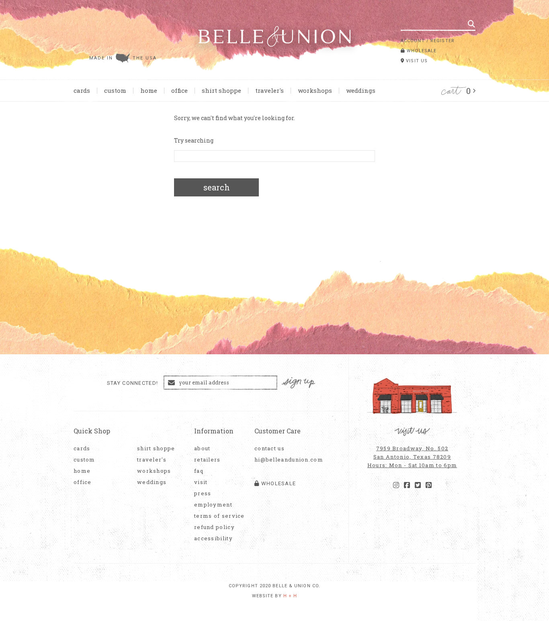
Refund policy (214, 527)
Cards (82, 90)
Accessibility (213, 538)
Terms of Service (219, 516)
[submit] (471, 23)
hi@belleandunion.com (284, 459)
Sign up (298, 383)
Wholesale (420, 50)
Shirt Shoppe (221, 90)
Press (202, 493)
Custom (115, 90)
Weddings (360, 90)
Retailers (207, 459)
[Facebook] (407, 485)
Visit (201, 482)
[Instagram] (396, 485)
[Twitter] (418, 485)
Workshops (315, 90)
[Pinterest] (429, 485)
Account (413, 40)
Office (179, 90)
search (216, 187)
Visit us (416, 60)
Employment (213, 504)
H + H (290, 596)
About (202, 448)
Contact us (269, 448)
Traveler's (269, 90)
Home (148, 90)
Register (442, 40)
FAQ (198, 471)
